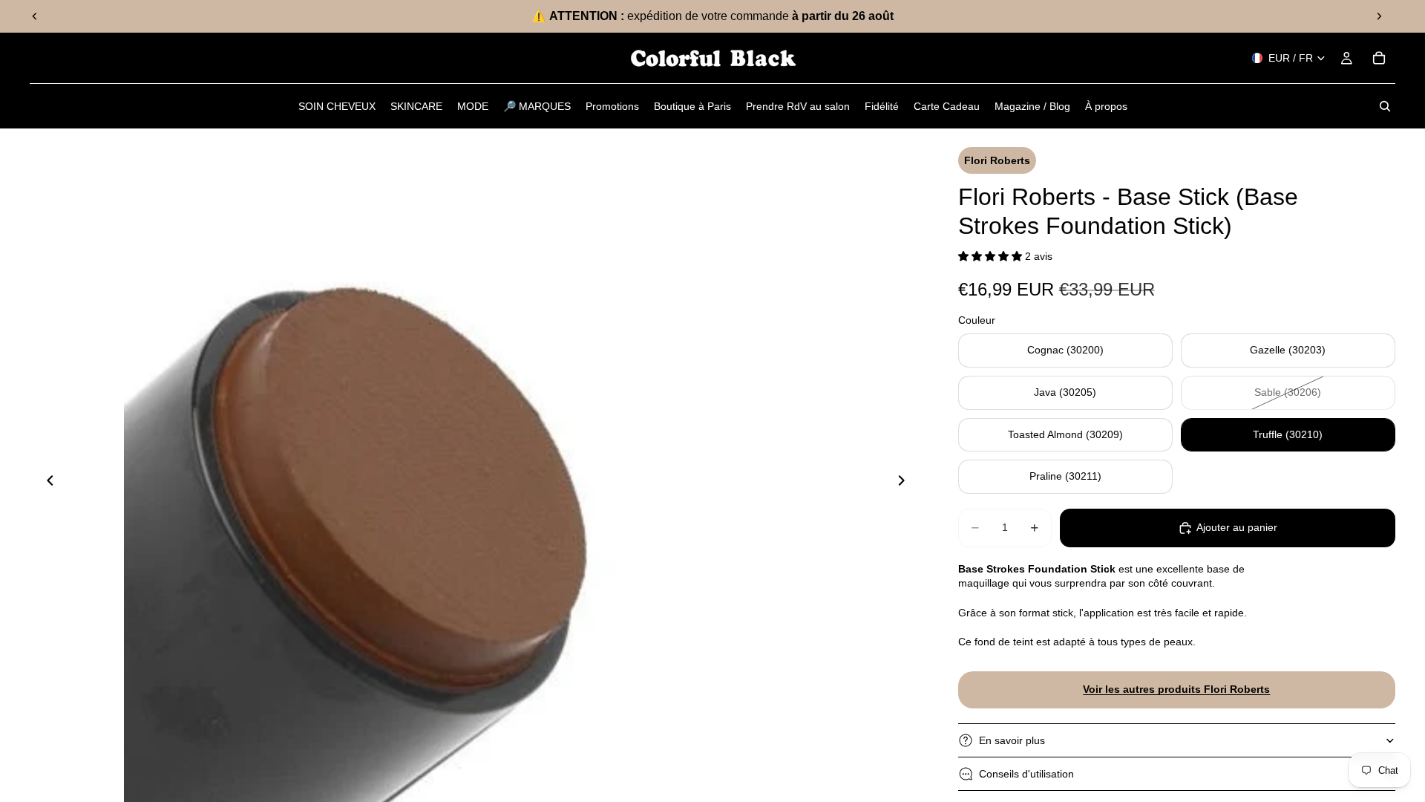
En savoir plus (1012, 740)
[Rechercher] (1385, 106)
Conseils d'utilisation (1026, 774)
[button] (991, 256)
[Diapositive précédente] (35, 16)
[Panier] (1379, 58)
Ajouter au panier (1236, 527)
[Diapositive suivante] (1379, 16)
